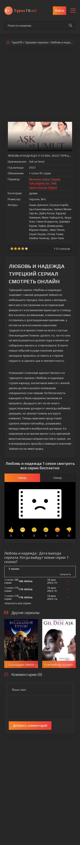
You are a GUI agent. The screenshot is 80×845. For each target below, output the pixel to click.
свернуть (65, 574)
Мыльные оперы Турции (44, 179)
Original (52, 187)
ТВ (25, 10)
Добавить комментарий (30, 725)
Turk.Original (36, 183)
